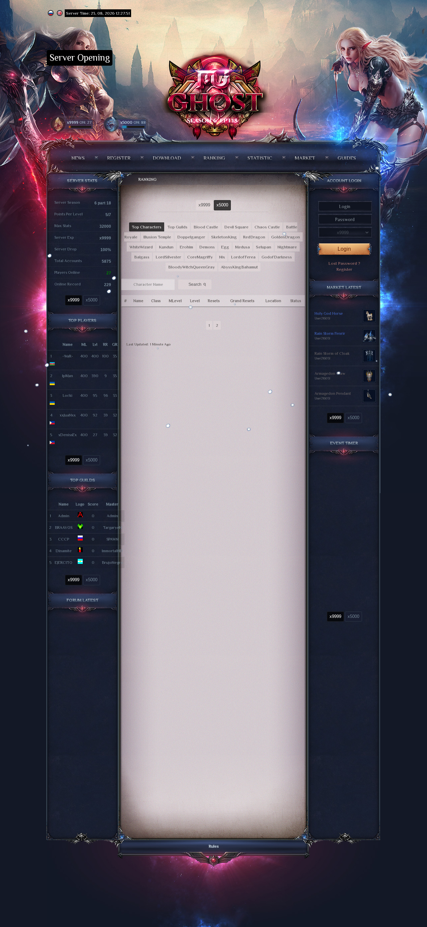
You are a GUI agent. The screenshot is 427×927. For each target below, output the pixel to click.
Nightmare (287, 246)
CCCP (63, 539)
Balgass (141, 256)
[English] (60, 13)
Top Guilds (177, 226)
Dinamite (64, 551)
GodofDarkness (277, 256)
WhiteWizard (141, 246)
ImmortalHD (112, 551)
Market (305, 158)
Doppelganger (191, 236)
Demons (207, 246)
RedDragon (254, 236)
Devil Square (236, 226)
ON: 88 (133, 122)
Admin (63, 516)
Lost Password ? (344, 263)
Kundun (166, 246)
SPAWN (112, 539)
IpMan (67, 375)
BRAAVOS (63, 527)
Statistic (260, 158)
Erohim (186, 246)
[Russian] (51, 13)
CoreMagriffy (200, 256)
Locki (67, 395)
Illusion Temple (157, 236)
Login (344, 249)
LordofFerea (243, 256)
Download (167, 158)
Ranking (214, 158)
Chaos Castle (267, 226)
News (78, 158)
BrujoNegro (112, 562)
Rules (213, 846)
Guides (347, 158)
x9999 (73, 299)
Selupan (263, 246)
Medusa (242, 246)
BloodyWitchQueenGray (191, 266)
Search (197, 284)
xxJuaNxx (68, 415)
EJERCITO (63, 562)
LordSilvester (168, 256)
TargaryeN (112, 527)
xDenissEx (67, 434)
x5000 (91, 299)
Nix (222, 256)
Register (118, 158)
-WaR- (67, 356)
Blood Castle (205, 226)
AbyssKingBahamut (239, 266)
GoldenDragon (285, 236)
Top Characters (146, 226)
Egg (225, 246)
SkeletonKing (224, 236)
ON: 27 (79, 122)
